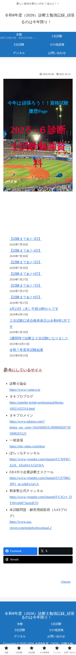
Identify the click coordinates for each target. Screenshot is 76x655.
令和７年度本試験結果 (26, 350)
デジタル (20, 636)
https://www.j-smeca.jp (25, 389)
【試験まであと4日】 (26, 250)
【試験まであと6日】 (26, 274)
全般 (20, 624)
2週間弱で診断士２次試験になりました (39, 338)
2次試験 (20, 630)
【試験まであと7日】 (26, 285)
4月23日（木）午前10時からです (34, 309)
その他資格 (56, 630)
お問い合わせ (56, 636)
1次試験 (56, 624)
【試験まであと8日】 (26, 297)
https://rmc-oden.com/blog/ (27, 446)
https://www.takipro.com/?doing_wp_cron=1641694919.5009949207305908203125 (40, 427)
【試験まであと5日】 (26, 262)
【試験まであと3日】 (26, 239)
